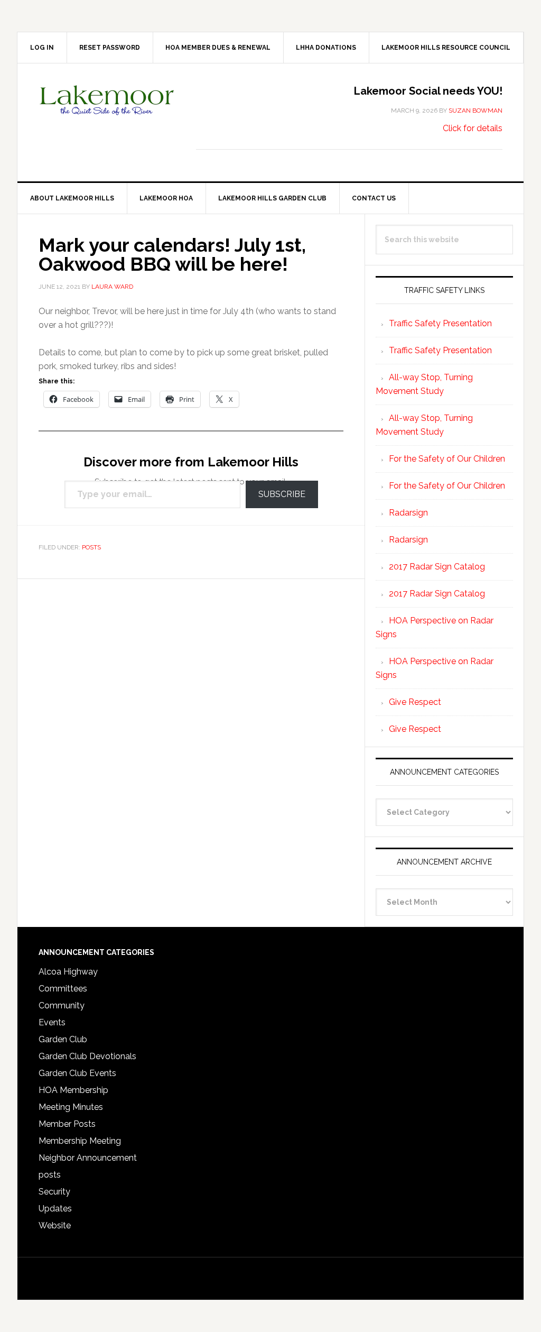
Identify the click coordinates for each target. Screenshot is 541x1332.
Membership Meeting (80, 1141)
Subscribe (281, 494)
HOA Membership (73, 1090)
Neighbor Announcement (88, 1158)
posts (91, 547)
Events (52, 1022)
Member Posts (67, 1124)
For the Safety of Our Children (447, 459)
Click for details (472, 128)
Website (55, 1225)
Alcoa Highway (68, 972)
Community (62, 1005)
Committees (63, 989)
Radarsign (408, 513)
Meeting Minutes (71, 1107)
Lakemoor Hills (107, 108)
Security (54, 1192)
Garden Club (63, 1039)
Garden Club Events (77, 1073)
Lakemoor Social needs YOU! (428, 91)
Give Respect (415, 702)
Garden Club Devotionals (87, 1056)
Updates (55, 1209)
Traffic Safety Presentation (440, 323)
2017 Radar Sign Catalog (437, 567)
